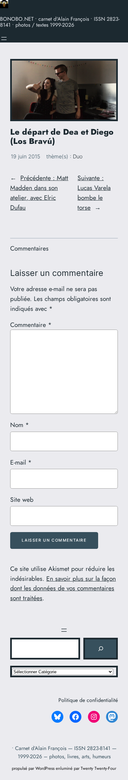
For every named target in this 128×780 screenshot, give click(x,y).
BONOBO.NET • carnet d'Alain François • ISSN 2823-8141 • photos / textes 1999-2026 (59, 22)
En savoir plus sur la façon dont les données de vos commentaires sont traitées (63, 588)
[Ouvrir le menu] (4, 38)
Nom (19, 424)
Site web (21, 499)
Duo (77, 156)
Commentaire (31, 324)
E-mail (21, 462)
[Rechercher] (100, 648)
